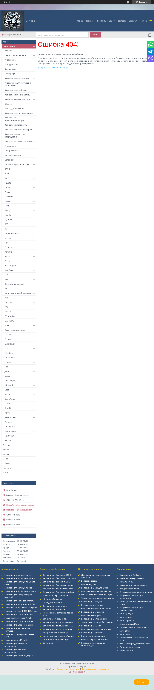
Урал (7, 325)
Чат (144, 682)
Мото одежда (126, 613)
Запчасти (9, 50)
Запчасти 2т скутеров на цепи (19, 624)
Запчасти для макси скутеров (19, 655)
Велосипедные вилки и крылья (96, 629)
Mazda (8, 334)
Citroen (8, 187)
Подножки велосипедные (93, 636)
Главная (79, 20)
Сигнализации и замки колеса (134, 627)
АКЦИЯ (8, 440)
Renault (8, 251)
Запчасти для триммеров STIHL (58, 625)
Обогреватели (11, 150)
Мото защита (126, 617)
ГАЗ (6, 274)
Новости (7, 468)
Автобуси (9, 270)
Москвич (9, 302)
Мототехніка (11, 357)
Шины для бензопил (52, 599)
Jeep (7, 371)
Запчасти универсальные (132, 578)
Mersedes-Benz (12, 233)
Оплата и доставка (117, 20)
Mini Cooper (10, 380)
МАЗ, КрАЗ (9, 320)
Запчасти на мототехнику (17, 78)
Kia (6, 228)
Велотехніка (10, 417)
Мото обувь (125, 630)
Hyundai (8, 219)
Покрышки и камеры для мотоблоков (131, 596)
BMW (7, 178)
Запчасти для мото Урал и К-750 (20, 604)
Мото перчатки (127, 620)
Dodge (8, 362)
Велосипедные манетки (92, 632)
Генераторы (10, 146)
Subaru (8, 403)
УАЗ (6, 297)
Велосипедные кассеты (92, 611)
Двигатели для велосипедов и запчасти (95, 576)
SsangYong (10, 399)
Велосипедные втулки (91, 601)
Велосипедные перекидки (94, 618)
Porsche (8, 422)
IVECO (7, 348)
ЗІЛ (6, 288)
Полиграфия (11, 73)
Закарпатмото (126, 650)
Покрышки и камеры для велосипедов (93, 644)
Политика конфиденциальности (95, 669)
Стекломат (10, 426)
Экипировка (10, 69)
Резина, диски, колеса (15, 55)
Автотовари (10, 431)
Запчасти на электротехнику (18, 141)
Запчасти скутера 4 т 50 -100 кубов (21, 607)
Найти (95, 35)
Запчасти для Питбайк (130, 575)
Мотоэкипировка (13, 155)
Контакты (101, 20)
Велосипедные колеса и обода (96, 608)
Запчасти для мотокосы (54, 609)
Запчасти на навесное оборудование (15, 135)
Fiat (6, 366)
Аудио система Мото (129, 624)
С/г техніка (10, 316)
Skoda (7, 256)
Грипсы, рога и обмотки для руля (96, 594)
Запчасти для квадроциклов (133, 585)
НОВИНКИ (9, 435)
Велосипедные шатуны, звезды (96, 591)
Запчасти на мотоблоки (16, 90)
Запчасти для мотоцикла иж (18, 575)
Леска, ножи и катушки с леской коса (58, 614)
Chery (7, 192)
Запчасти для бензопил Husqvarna (59, 578)
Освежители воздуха (15, 330)
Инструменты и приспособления (58, 636)
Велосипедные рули (91, 615)
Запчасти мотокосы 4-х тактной (58, 622)
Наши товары (9, 46)
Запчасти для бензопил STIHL (57, 575)
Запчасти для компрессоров (18, 129)
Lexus (7, 376)
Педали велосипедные (92, 605)
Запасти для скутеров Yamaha (18, 618)
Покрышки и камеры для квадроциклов (131, 608)
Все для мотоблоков (129, 588)
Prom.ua (90, 663)
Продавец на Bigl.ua (77, 666)
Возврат (133, 20)
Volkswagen (10, 265)
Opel (7, 242)
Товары (89, 20)
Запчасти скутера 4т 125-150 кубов (21, 611)
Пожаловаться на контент (68, 669)
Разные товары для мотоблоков (135, 643)
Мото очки (125, 634)
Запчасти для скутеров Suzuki (19, 614)
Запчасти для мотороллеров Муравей (18, 596)
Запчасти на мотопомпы (16, 124)
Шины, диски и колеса (15, 108)
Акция (6, 454)
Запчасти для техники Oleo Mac (58, 588)
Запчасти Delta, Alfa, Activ (16, 640)
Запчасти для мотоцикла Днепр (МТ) (20, 583)
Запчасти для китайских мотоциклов (16, 645)
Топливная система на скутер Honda (134, 639)
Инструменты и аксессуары (56, 632)
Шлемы (8, 104)
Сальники (9, 159)
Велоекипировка (89, 580)
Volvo (7, 412)
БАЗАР (8, 169)
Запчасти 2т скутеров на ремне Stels (19, 635)
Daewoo (8, 201)
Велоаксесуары (88, 584)
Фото (5, 472)
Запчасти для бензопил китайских (59, 592)
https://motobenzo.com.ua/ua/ (20, 505)
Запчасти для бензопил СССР (57, 581)
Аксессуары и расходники (55, 595)
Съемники (48, 643)
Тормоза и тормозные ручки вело (97, 598)
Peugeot (8, 247)
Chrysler (8, 339)
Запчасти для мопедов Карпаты (19, 600)
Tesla (7, 261)
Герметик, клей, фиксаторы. (56, 639)
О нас (5, 458)
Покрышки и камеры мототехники (136, 592)
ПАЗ (6, 307)
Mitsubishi (9, 385)
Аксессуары (10, 59)
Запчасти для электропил (55, 606)
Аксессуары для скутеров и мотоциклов (18, 84)
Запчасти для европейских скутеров (17, 629)
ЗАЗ (6, 279)
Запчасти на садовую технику (19, 113)
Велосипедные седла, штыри (95, 587)
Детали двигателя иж (130, 647)
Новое (6, 449)
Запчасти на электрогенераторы (14, 119)
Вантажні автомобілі (14, 284)
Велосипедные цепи (91, 625)
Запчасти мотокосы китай (55, 618)
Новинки (143, 20)
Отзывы (6, 463)
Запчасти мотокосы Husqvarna (57, 629)
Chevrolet (9, 196)
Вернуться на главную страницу (53, 67)
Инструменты (11, 64)
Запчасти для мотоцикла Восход (20, 591)
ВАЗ (6, 224)
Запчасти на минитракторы (17, 94)
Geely (7, 210)
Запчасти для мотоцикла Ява (18, 587)
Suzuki (8, 408)
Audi (7, 173)
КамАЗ (8, 311)
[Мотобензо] (13, 20)
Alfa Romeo (10, 353)
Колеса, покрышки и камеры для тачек (135, 603)
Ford (7, 205)
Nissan (8, 238)
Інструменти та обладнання (18, 293)
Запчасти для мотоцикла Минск (20, 578)
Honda (8, 215)
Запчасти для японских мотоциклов (15, 651)
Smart (7, 394)
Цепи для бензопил (52, 602)
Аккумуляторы (126, 581)
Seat (7, 389)
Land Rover (10, 343)
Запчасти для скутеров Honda (19, 621)
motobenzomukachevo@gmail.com (20, 510)
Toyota (8, 182)
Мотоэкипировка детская (17, 164)
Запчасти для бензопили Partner (58, 585)
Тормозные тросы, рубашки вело (97, 622)
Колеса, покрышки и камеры (94, 639)
